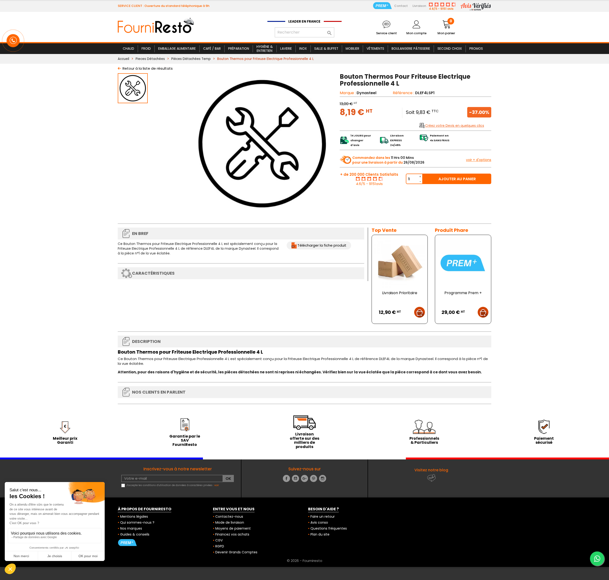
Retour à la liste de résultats (148, 68)
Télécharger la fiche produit (321, 245)
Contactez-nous (229, 516)
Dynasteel (366, 93)
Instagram (322, 478)
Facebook (286, 478)
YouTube (295, 478)
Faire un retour (322, 516)
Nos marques (131, 528)
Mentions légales (134, 516)
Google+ (304, 478)
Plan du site (319, 534)
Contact (401, 6)
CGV (219, 540)
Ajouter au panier (457, 179)
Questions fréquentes (328, 528)
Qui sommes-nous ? (137, 522)
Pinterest (313, 478)
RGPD (219, 546)
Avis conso (319, 522)
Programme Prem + (463, 293)
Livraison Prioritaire (399, 293)
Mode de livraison (229, 522)
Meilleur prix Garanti (65, 440)
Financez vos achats (232, 534)
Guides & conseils (134, 534)
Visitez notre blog (431, 470)
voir (216, 485)
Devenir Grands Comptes (236, 552)
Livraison (419, 6)
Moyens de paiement (233, 528)
